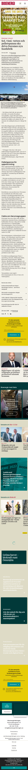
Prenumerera (7, 712)
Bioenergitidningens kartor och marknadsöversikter (14, 739)
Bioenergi (13, 52)
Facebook (14, 750)
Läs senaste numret (7, 706)
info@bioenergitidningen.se (14, 728)
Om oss (14, 742)
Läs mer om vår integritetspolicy (14, 341)
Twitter (14, 748)
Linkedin (14, 745)
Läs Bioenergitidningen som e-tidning (14, 736)
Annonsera (14, 734)
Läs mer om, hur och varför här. (14, 764)
